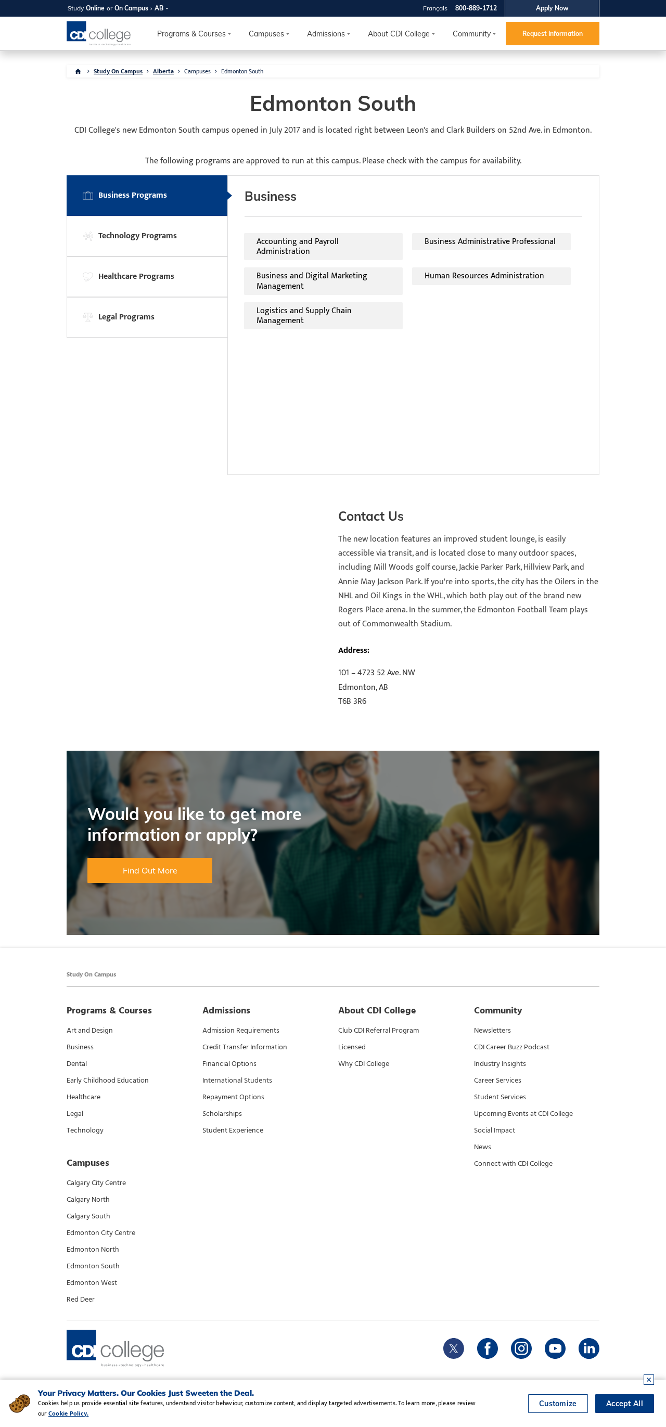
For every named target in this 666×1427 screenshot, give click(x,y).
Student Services (500, 1097)
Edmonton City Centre (101, 1233)
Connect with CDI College (513, 1164)
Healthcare (83, 1097)
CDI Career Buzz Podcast (511, 1047)
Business (80, 1047)
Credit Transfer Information (244, 1047)
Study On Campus (118, 71)
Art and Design (90, 1030)
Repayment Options (233, 1097)
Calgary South (88, 1216)
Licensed (352, 1047)
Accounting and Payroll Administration (298, 247)
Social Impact (494, 1130)
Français (435, 8)
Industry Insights (500, 1064)
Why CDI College (363, 1064)
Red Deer (81, 1299)
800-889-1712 (476, 8)
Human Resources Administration (484, 276)
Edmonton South (93, 1266)
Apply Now (552, 8)
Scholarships (222, 1114)
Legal (75, 1114)
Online (95, 8)
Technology (85, 1130)
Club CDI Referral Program (378, 1030)
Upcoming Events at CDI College (523, 1114)
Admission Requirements (240, 1030)
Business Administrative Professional (490, 242)
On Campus (131, 8)
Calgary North (88, 1199)
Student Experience (232, 1130)
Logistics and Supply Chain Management (304, 316)
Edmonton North (93, 1249)
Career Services (497, 1080)
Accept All (624, 1403)
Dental (77, 1064)
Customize (558, 1403)
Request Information (552, 33)
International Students (237, 1080)
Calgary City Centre (96, 1183)
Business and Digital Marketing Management (312, 281)
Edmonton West (92, 1283)
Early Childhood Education (108, 1080)
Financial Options (229, 1064)
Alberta (163, 71)
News (482, 1147)
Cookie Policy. (68, 1413)
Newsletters (492, 1030)
